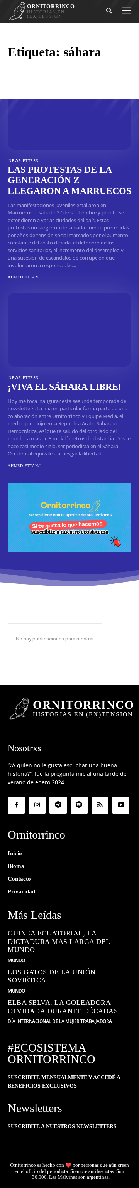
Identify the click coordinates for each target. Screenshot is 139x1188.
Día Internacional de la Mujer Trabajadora (60, 1021)
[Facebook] (16, 805)
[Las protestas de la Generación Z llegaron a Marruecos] (69, 113)
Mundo (16, 960)
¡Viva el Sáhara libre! (64, 387)
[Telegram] (57, 805)
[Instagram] (37, 805)
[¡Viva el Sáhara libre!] (69, 330)
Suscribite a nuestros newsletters (62, 1126)
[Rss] (100, 805)
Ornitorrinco (23, 1165)
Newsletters (23, 160)
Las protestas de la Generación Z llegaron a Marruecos (69, 180)
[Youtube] (120, 805)
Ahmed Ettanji (24, 277)
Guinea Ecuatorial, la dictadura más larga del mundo (59, 941)
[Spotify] (79, 805)
